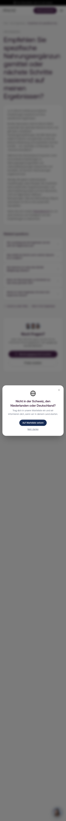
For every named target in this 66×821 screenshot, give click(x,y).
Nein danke (32, 429)
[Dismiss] (59, 390)
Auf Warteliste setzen (33, 422)
